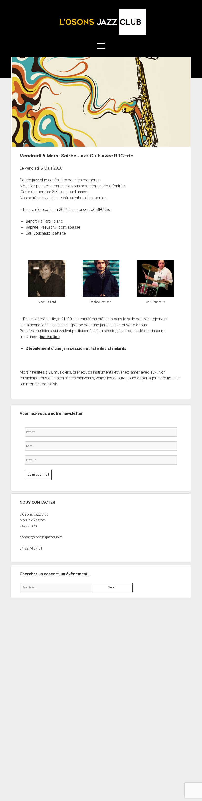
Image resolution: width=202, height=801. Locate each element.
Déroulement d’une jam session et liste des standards (76, 348)
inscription (50, 336)
